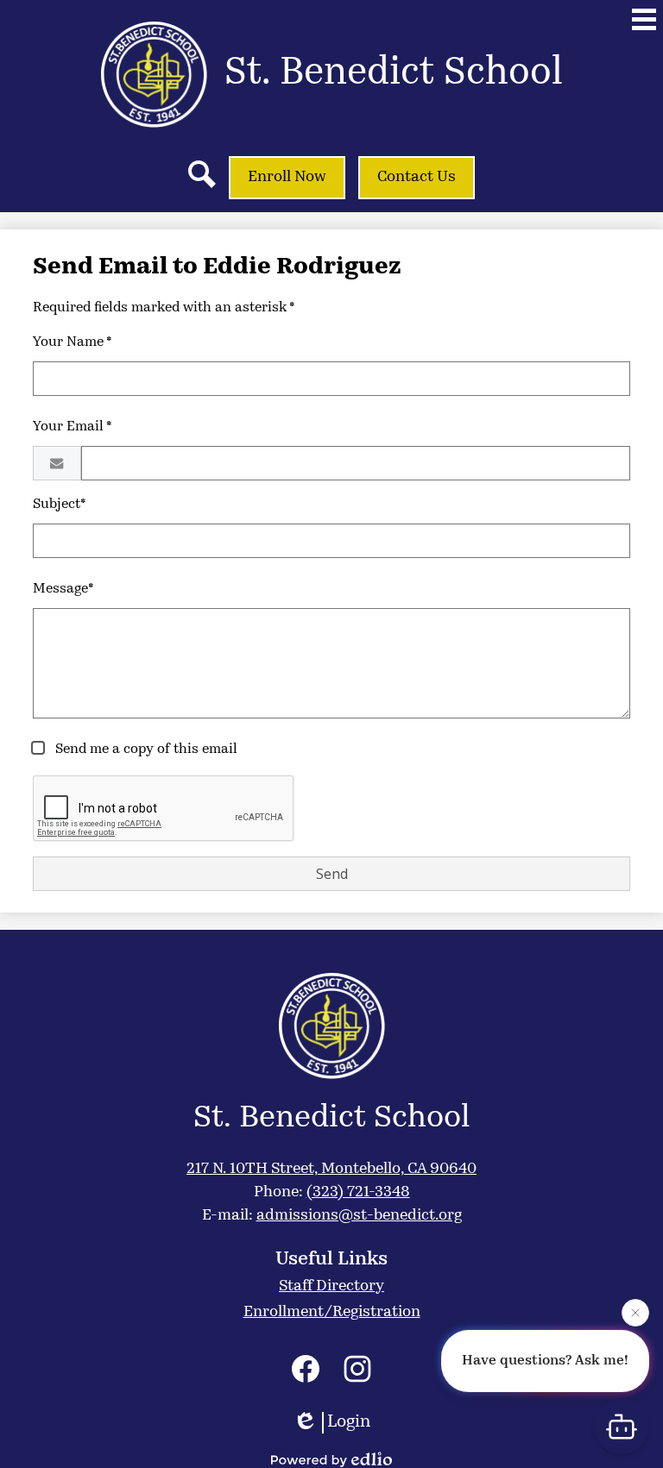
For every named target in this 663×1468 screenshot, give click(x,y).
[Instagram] (357, 1369)
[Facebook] (306, 1369)
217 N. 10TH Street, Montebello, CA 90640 (331, 1169)
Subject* (59, 504)
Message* (63, 589)
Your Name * (72, 342)
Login (348, 1422)
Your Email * (72, 427)
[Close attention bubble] (635, 1312)
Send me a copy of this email (144, 749)
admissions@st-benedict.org (359, 1216)
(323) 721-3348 (358, 1193)
